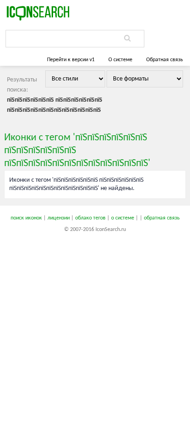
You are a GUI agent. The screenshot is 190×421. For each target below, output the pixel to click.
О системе (120, 60)
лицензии (59, 218)
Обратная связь (164, 60)
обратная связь (162, 218)
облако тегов (90, 218)
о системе (122, 218)
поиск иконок (26, 218)
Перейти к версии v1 (71, 60)
